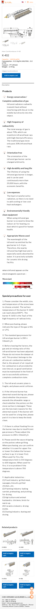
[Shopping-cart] (32, 597)
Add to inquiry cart (11, 75)
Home (3, 51)
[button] (31, 9)
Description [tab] (5, 85)
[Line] (32, 593)
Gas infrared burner (11, 51)
